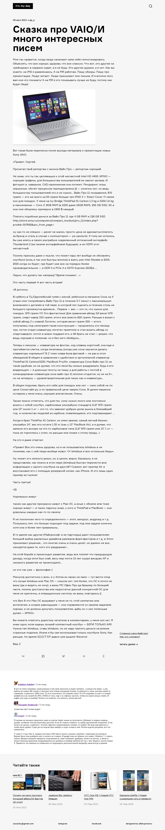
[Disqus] (64, 712)
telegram (62, 823)
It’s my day (22, 5)
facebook (96, 823)
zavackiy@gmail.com (23, 823)
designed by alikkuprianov (139, 823)
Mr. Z (32, 20)
